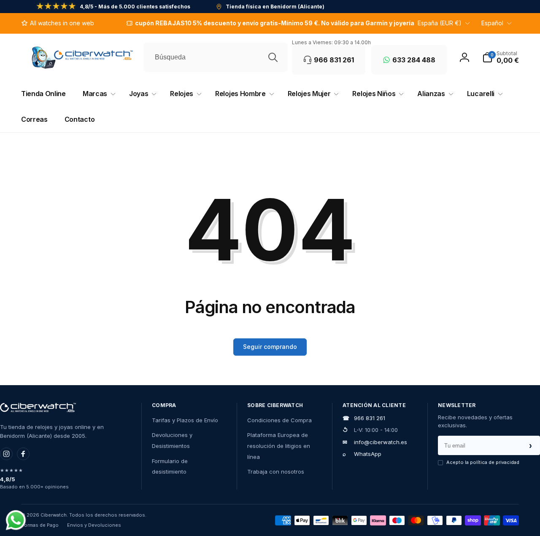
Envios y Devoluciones (94, 525)
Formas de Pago (40, 525)
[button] (500, 57)
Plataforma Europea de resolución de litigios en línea (278, 445)
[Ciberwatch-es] (38, 407)
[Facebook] (23, 454)
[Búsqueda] (273, 57)
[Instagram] (6, 454)
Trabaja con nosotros (275, 471)
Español (492, 23)
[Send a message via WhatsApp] (15, 520)
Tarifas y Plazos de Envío (185, 420)
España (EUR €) (440, 23)
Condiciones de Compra (279, 420)
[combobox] (215, 57)
